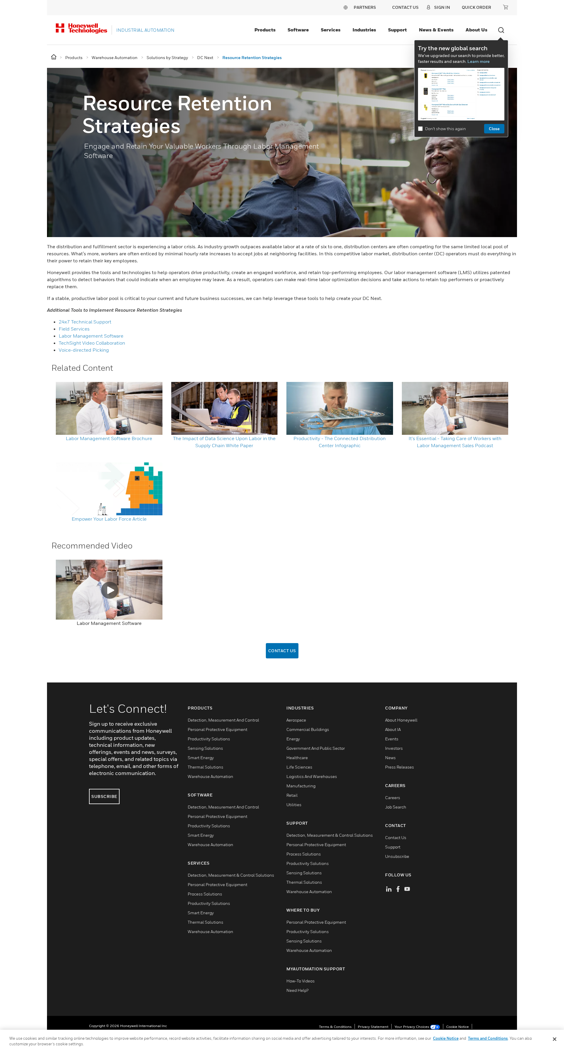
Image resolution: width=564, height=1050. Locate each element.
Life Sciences (299, 766)
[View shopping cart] (505, 7)
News (390, 757)
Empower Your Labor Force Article (109, 519)
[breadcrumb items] (54, 57)
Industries (364, 30)
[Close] (554, 1039)
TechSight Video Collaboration (92, 343)
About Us (476, 30)
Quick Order (476, 7)
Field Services (74, 329)
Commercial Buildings (307, 729)
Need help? (297, 990)
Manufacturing (300, 785)
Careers (392, 797)
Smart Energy (201, 757)
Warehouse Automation (210, 776)
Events (391, 738)
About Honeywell (401, 719)
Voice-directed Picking (84, 350)
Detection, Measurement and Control (223, 719)
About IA (393, 729)
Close (494, 128)
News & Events (436, 30)
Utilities (293, 804)
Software (298, 30)
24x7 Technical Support (85, 322)
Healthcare (297, 757)
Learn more (478, 61)
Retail (292, 795)
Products (265, 30)
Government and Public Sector (315, 748)
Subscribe (104, 796)
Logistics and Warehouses (311, 776)
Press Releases (399, 766)
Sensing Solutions (205, 748)
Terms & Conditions (335, 1026)
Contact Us (282, 650)
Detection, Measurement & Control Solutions (231, 875)
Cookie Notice (457, 1026)
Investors (394, 748)
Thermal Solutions (205, 766)
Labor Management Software (91, 336)
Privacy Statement (373, 1026)
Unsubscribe (397, 856)
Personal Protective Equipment (217, 729)
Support (397, 30)
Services (330, 30)
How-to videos (300, 980)
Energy (293, 738)
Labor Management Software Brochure (109, 438)
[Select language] (345, 7)
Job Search (395, 806)
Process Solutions (205, 893)
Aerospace (296, 719)
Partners (365, 7)
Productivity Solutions (209, 738)
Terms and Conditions (488, 1038)
